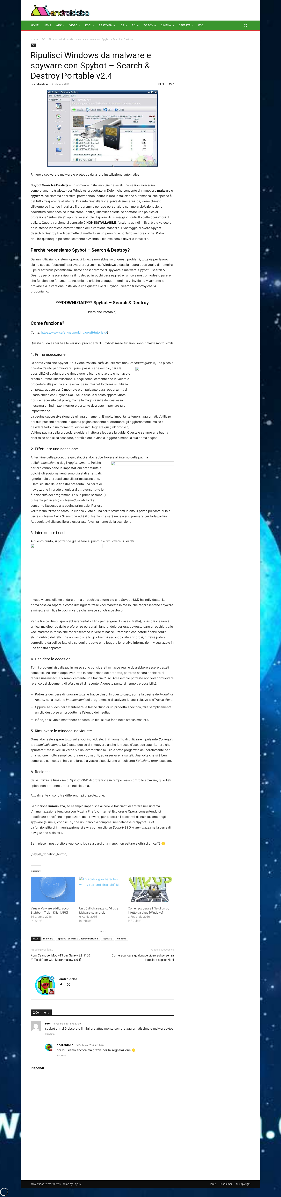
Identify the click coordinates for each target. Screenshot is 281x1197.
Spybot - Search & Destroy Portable (78, 938)
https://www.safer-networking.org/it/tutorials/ (74, 332)
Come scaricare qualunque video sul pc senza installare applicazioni (143, 958)
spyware (107, 938)
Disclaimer (226, 1184)
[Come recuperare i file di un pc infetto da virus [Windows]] (150, 889)
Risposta (50, 1033)
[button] (245, 25)
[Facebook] (63, 984)
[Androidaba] (60, 10)
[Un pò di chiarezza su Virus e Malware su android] (101, 889)
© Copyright (243, 1184)
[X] (70, 984)
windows (122, 938)
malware (48, 938)
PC (43, 39)
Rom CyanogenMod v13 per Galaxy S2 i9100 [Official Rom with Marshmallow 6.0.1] (60, 958)
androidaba (41, 83)
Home (34, 39)
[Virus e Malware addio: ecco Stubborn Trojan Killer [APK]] (53, 889)
